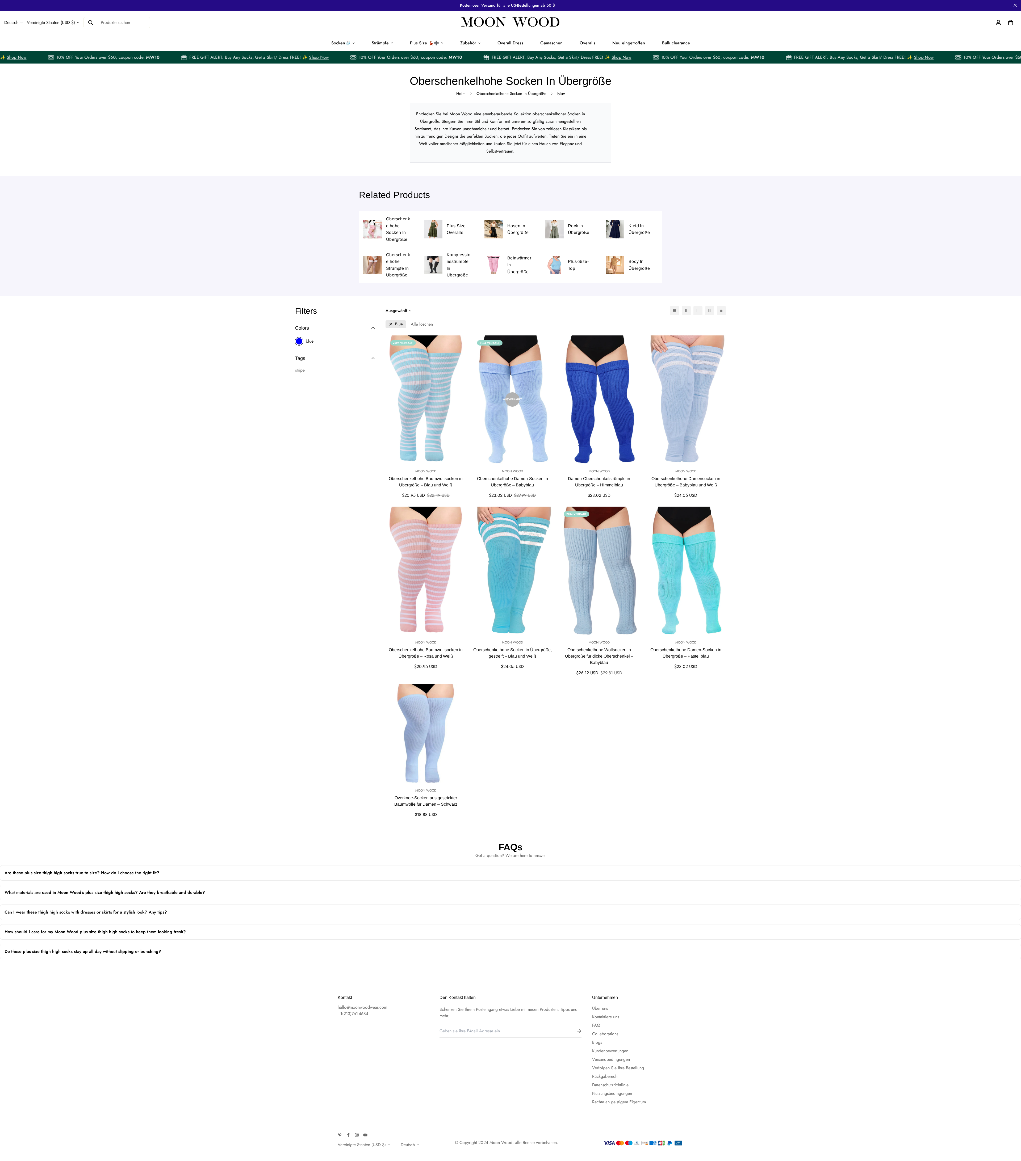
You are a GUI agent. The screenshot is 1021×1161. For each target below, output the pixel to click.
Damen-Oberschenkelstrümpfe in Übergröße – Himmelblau (599, 481)
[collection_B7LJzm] (554, 229)
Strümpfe (380, 43)
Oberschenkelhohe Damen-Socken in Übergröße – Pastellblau (685, 652)
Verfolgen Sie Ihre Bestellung (618, 1068)
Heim (461, 93)
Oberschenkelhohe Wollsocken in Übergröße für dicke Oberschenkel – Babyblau (599, 656)
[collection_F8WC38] (493, 265)
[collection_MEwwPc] (615, 229)
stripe (300, 370)
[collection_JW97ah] (372, 229)
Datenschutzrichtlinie (610, 1085)
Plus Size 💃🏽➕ (424, 43)
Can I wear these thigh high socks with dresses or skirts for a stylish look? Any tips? (273, 914)
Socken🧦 (340, 43)
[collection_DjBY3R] (615, 265)
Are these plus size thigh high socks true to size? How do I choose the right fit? (309, 875)
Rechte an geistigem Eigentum (619, 1102)
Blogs (597, 1042)
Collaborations (605, 1034)
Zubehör (468, 43)
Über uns (600, 1008)
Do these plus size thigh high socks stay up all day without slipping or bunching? (245, 953)
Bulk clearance (676, 43)
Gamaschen (551, 43)
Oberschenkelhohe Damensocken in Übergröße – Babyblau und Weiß (685, 481)
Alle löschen (422, 324)
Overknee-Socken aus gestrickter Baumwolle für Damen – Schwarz (425, 801)
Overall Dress (510, 43)
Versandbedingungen (611, 1059)
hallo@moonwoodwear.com (362, 1007)
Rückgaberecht (605, 1076)
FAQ (596, 1025)
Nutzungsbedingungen (612, 1093)
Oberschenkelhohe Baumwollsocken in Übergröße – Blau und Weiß (426, 481)
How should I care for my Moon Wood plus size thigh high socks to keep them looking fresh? (252, 934)
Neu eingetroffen (628, 43)
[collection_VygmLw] (372, 265)
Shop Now (42, 57)
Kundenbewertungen (610, 1051)
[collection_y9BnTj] (433, 229)
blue (309, 341)
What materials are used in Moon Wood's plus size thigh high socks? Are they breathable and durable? (219, 894)
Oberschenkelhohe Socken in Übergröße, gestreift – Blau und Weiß (512, 652)
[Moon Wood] (510, 23)
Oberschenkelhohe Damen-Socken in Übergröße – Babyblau (512, 481)
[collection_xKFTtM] (433, 265)
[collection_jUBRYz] (493, 229)
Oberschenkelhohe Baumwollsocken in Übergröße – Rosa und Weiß (426, 652)
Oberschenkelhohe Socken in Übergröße (511, 93)
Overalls (587, 43)
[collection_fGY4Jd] (554, 265)
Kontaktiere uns (605, 1017)
